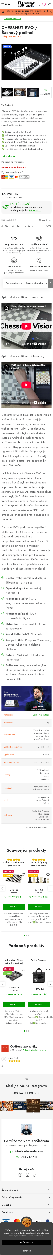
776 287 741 (29, 1157)
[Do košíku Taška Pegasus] (39, 1004)
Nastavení (26, 1250)
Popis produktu (13, 283)
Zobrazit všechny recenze (35, 1050)
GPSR (49, 226)
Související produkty (35, 283)
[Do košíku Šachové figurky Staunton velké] (39, 907)
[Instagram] (27, 1175)
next (50, 888)
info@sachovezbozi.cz (29, 1151)
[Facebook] (20, 1175)
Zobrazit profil (25, 1092)
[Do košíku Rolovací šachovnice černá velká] (14, 907)
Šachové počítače (41, 714)
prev (2, 888)
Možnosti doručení (14, 172)
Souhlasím (28, 1242)
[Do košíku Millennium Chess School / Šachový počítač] (14, 1004)
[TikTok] (34, 1175)
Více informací (9, 156)
